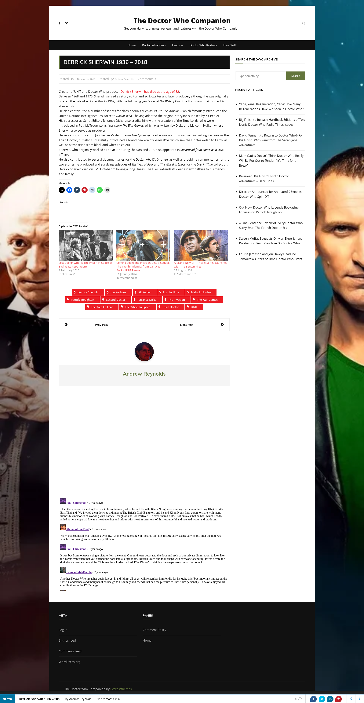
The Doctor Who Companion (182, 20)
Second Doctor (115, 299)
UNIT (194, 307)
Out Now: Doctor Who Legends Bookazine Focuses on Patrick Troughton (269, 209)
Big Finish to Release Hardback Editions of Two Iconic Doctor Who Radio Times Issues (272, 122)
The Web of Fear (102, 307)
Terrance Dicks (146, 299)
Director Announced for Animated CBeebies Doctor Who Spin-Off (270, 194)
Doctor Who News (154, 45)
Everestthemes (121, 689)
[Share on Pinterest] (338, 699)
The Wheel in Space (137, 307)
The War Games (207, 299)
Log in (63, 630)
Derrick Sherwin (88, 292)
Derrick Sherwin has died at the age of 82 (150, 91)
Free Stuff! (230, 45)
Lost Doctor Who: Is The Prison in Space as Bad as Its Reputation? (85, 264)
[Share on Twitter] (322, 699)
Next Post (186, 324)
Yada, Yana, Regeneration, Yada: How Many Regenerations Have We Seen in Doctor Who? (271, 106)
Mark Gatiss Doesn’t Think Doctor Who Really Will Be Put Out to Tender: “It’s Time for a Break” (271, 160)
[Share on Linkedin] (330, 699)
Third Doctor (170, 307)
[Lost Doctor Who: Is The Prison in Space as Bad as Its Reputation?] (86, 245)
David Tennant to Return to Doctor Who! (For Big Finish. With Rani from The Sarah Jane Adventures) (271, 140)
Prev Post (101, 324)
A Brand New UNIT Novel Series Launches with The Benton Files (200, 264)
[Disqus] (144, 445)
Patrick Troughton (82, 299)
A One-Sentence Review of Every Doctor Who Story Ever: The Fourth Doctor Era (271, 225)
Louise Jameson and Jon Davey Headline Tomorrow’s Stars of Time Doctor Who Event (270, 256)
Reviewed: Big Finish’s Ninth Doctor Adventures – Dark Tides (264, 178)
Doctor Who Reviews (203, 45)
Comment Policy (154, 630)
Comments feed (70, 651)
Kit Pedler (144, 292)
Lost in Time (171, 292)
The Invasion (176, 299)
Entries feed (67, 640)
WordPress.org (69, 662)
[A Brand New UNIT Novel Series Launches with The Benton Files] (201, 245)
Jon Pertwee (118, 292)
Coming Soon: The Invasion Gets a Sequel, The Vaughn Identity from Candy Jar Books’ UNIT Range (142, 266)
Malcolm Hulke (201, 292)
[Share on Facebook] (313, 699)
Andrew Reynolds (124, 79)
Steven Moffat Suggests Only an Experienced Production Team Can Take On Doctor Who (271, 241)
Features (177, 45)
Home (132, 45)
